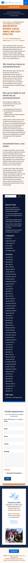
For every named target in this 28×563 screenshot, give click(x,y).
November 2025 (10, 276)
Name (5, 421)
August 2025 (9, 284)
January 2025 (9, 301)
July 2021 (8, 388)
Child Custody (9, 241)
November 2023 (10, 335)
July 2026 (8, 257)
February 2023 (9, 357)
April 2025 (8, 293)
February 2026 (9, 269)
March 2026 (9, 267)
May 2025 (8, 291)
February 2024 (9, 327)
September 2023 (10, 340)
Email (6, 428)
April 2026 (8, 264)
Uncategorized (9, 250)
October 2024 (9, 308)
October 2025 (9, 279)
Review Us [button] (14, 551)
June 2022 (8, 376)
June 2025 (8, 289)
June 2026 (8, 259)
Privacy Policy (19, 558)
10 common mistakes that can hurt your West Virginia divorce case (14, 215)
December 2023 (10, 332)
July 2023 (8, 344)
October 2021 (9, 386)
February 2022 (9, 383)
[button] (26, 2)
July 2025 (8, 286)
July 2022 (8, 374)
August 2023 (9, 342)
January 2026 (9, 271)
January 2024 (9, 330)
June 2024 (8, 318)
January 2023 (9, 359)
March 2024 (9, 325)
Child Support (9, 243)
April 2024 (8, 323)
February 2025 (9, 298)
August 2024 (9, 313)
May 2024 (8, 320)
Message (6, 451)
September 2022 (10, 369)
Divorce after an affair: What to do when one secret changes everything (14, 225)
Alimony (8, 238)
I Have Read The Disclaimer (14, 473)
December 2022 (10, 361)
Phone (6, 436)
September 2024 (10, 310)
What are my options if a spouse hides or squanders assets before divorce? (13, 209)
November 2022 (10, 364)
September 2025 (10, 281)
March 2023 (9, 354)
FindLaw (23, 560)
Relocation (8, 248)
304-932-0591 (15, 7)
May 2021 (8, 391)
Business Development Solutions (11, 560)
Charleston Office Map (14, 510)
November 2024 (10, 306)
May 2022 (8, 378)
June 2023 (8, 347)
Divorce (22, 40)
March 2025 (9, 296)
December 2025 (10, 274)
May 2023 (8, 349)
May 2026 (8, 262)
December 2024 (10, 303)
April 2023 (8, 352)
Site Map (13, 558)
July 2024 (8, 315)
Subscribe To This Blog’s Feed (14, 397)
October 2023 (9, 337)
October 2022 (9, 366)
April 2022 (8, 381)
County (6, 444)
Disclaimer (7, 469)
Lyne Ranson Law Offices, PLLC (14, 555)
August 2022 (9, 371)
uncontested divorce (8, 80)
